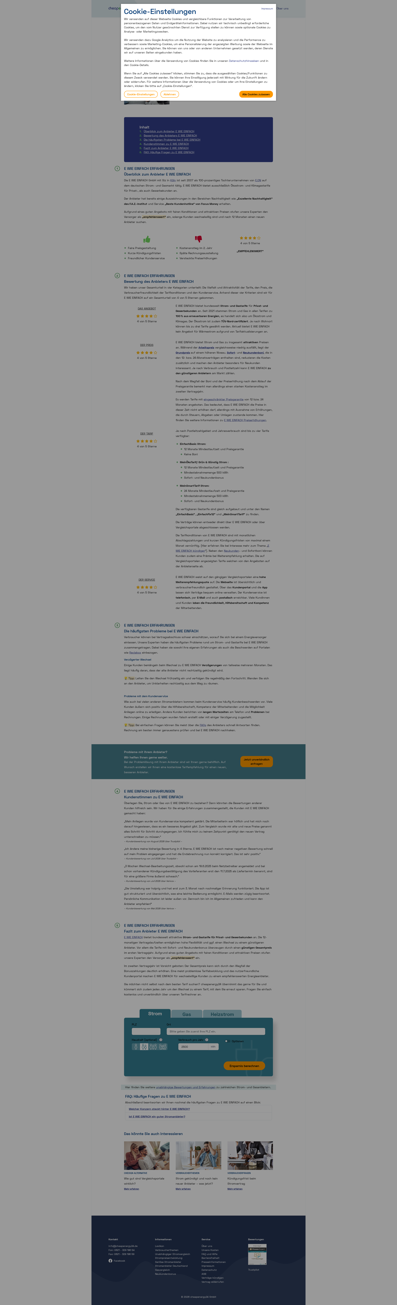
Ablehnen (170, 94)
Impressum (267, 8)
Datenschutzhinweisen (244, 60)
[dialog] (198, 52)
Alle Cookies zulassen (256, 94)
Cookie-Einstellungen (141, 94)
